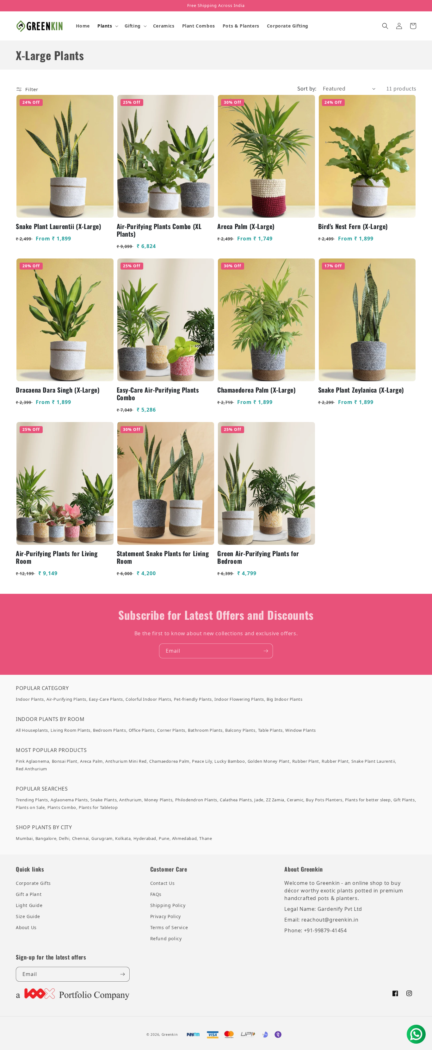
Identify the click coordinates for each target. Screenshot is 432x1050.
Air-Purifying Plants (66, 699)
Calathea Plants (236, 800)
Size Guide (28, 916)
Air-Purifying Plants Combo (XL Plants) (159, 230)
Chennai (80, 838)
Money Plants (158, 800)
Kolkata (123, 838)
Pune (164, 838)
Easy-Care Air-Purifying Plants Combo (158, 393)
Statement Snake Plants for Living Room (163, 557)
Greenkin (170, 1034)
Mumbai (24, 838)
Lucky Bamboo (229, 761)
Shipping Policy (168, 905)
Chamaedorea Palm (169, 761)
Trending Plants (32, 800)
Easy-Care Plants (106, 699)
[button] (107, 26)
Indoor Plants (30, 699)
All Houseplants (32, 730)
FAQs (156, 894)
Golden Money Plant (269, 761)
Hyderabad (144, 838)
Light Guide (29, 905)
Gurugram (102, 838)
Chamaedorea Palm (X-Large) (256, 390)
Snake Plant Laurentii (373, 761)
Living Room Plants (70, 730)
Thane (205, 838)
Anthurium (130, 800)
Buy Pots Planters (324, 800)
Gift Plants (404, 800)
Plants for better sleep (368, 800)
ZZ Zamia (275, 800)
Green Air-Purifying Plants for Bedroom (258, 557)
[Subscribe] (266, 650)
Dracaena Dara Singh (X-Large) (58, 390)
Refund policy (166, 938)
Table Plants (270, 730)
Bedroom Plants (109, 730)
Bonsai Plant (64, 761)
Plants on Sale (30, 807)
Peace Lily (202, 761)
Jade (258, 800)
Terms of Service (169, 927)
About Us (26, 927)
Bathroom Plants (205, 730)
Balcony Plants (240, 730)
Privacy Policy (165, 916)
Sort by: (307, 88)
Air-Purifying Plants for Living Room (57, 557)
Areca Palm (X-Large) (246, 226)
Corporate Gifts (33, 883)
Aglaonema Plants (69, 800)
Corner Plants (171, 730)
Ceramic (295, 800)
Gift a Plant (28, 894)
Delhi (64, 838)
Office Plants (142, 730)
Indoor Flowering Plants (239, 699)
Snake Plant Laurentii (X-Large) (59, 226)
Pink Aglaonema (32, 761)
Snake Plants (103, 800)
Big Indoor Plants (284, 699)
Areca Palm (91, 761)
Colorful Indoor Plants (148, 699)
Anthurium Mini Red (126, 761)
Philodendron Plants (196, 800)
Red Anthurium (31, 769)
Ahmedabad (184, 838)
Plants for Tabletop (98, 807)
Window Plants (300, 730)
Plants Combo (61, 807)
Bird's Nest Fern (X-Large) (353, 226)
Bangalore (45, 838)
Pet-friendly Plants (193, 699)
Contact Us (162, 883)
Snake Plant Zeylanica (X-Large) (361, 390)
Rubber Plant (305, 761)
